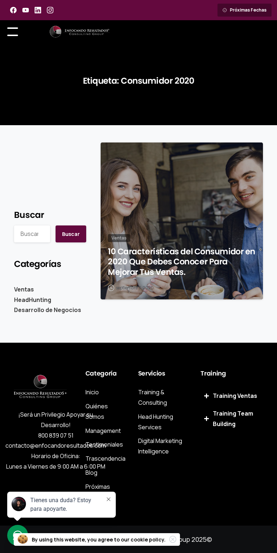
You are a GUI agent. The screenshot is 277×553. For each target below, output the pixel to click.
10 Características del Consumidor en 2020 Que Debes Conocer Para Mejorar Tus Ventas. (181, 261)
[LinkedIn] (38, 10)
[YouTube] (25, 10)
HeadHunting (32, 300)
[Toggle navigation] (12, 32)
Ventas (24, 289)
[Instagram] (50, 10)
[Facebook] (13, 10)
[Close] (172, 539)
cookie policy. (148, 539)
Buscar (29, 215)
